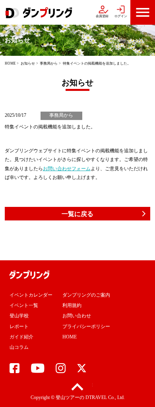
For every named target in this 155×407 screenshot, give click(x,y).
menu (142, 12)
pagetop (78, 386)
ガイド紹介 (21, 337)
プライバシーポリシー (86, 326)
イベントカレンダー (31, 295)
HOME (10, 63)
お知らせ (28, 63)
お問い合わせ (76, 316)
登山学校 (19, 316)
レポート (19, 326)
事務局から (49, 63)
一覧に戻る (77, 213)
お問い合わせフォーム (67, 168)
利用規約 (71, 305)
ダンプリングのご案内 (86, 295)
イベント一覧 (24, 305)
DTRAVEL (96, 397)
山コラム (19, 347)
